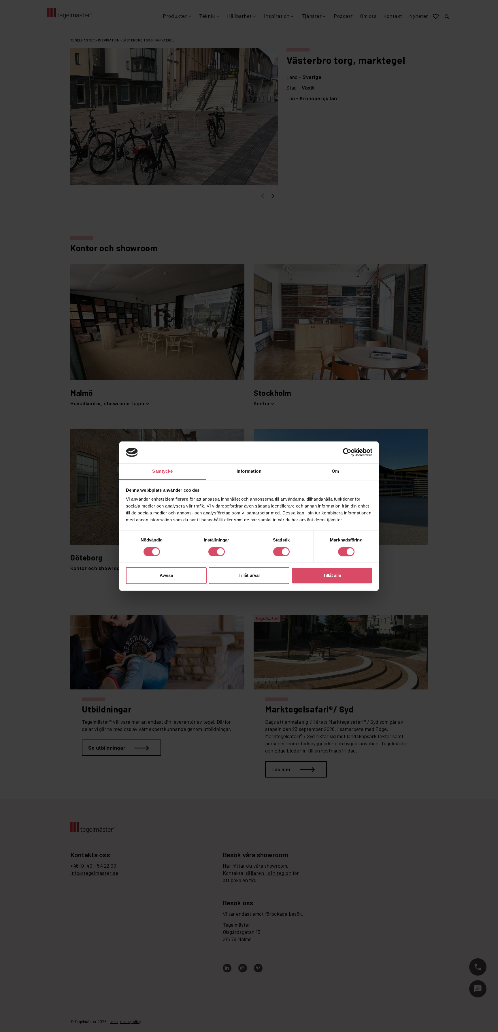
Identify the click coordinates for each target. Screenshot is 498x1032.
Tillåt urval (249, 575)
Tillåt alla (332, 575)
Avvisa (166, 575)
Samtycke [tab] (162, 471)
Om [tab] (335, 471)
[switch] (216, 551)
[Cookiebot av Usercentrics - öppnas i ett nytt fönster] (347, 452)
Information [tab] (249, 471)
